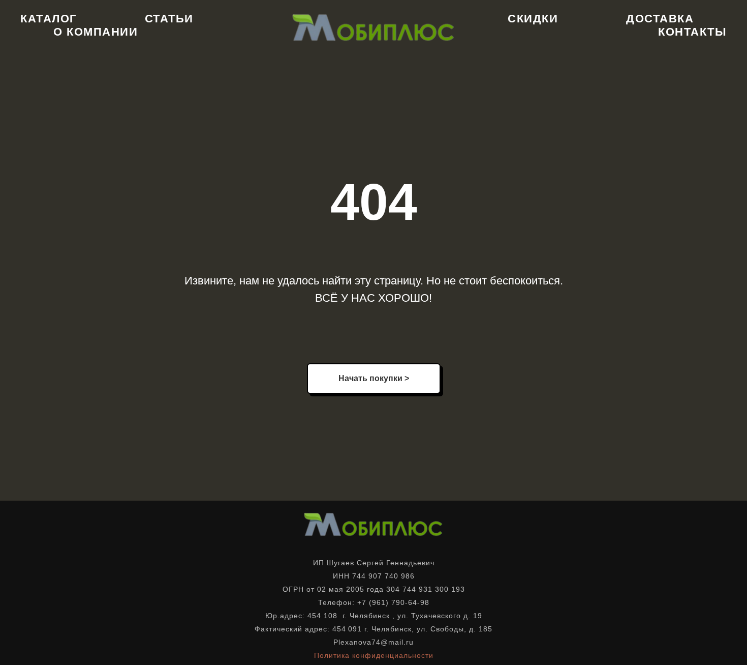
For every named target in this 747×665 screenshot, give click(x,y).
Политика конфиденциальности (373, 655)
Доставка (660, 18)
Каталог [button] (48, 18)
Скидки (533, 18)
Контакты (692, 31)
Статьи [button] (169, 18)
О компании (95, 31)
